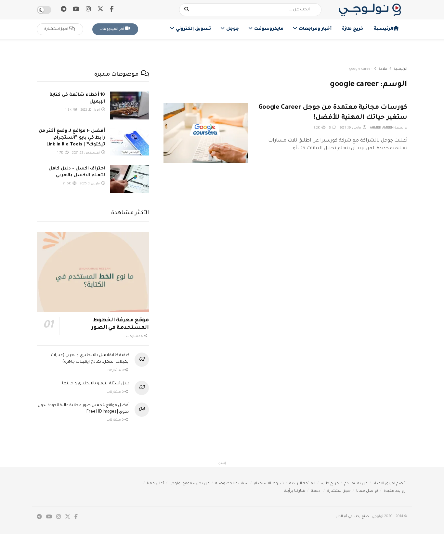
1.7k (60, 153)
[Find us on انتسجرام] (88, 10)
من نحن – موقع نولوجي (189, 484)
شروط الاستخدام (269, 484)
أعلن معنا (155, 484)
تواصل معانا (367, 491)
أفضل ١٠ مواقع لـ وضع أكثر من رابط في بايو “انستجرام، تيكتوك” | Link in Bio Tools (72, 138)
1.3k (68, 110)
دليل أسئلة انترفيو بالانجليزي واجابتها (95, 383)
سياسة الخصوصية (231, 484)
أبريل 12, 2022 (91, 110)
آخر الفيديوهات (112, 29)
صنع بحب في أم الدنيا (352, 516)
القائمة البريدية (302, 484)
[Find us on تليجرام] (63, 10)
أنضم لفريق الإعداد (389, 484)
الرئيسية (383, 29)
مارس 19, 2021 (351, 128)
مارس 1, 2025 (90, 184)
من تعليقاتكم (356, 484)
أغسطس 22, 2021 (86, 153)
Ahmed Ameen (382, 128)
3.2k (317, 128)
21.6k (67, 184)
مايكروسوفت (268, 29)
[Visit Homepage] (370, 9)
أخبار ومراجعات (315, 29)
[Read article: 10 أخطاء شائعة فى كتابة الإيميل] (129, 105)
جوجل (232, 29)
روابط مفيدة (394, 491)
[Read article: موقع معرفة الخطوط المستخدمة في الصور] (93, 272)
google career (360, 69)
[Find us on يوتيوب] (76, 10)
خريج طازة (352, 29)
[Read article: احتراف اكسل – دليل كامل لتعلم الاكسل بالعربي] (129, 179)
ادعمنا (316, 491)
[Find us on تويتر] (100, 9)
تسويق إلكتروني (193, 29)
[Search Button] (187, 9)
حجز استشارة (339, 491)
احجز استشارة (56, 29)
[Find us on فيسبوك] (111, 10)
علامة (383, 69)
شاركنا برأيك (294, 491)
